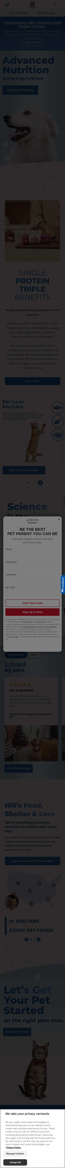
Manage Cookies (15, 1153)
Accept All (15, 1162)
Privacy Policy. (13, 1147)
